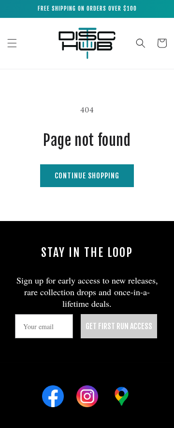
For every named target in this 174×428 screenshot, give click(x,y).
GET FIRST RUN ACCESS (119, 326)
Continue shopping (87, 175)
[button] (12, 43)
